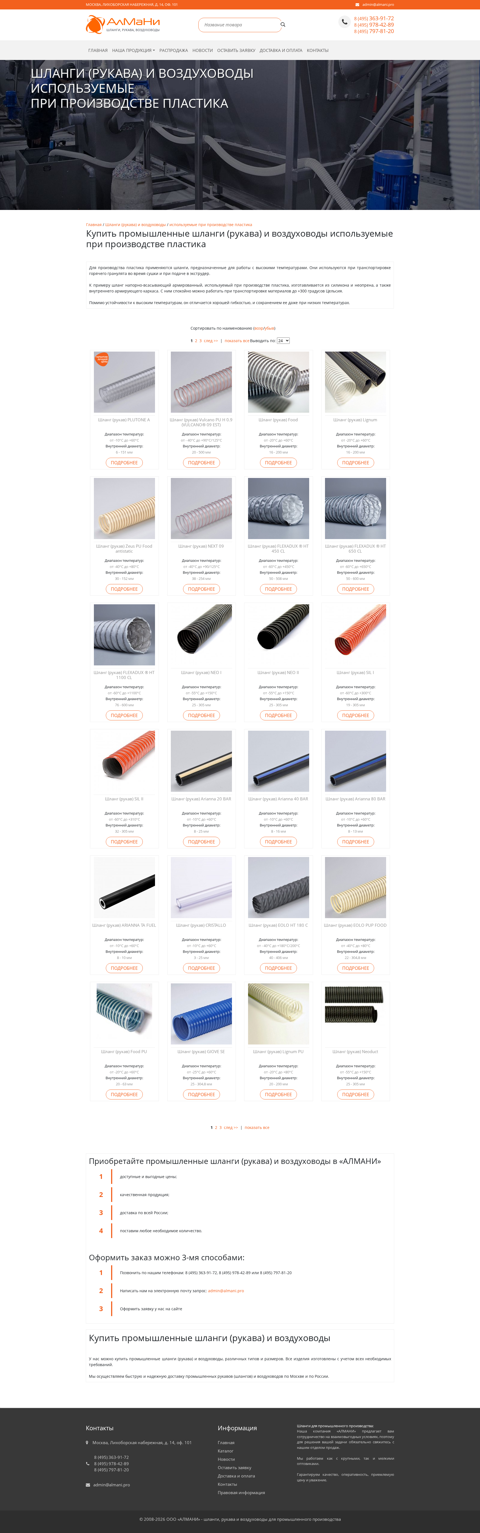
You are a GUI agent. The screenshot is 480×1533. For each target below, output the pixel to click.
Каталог (225, 1451)
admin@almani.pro (378, 4)
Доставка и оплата (281, 50)
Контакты (318, 50)
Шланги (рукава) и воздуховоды (135, 224)
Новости (202, 50)
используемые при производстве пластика (210, 224)
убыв (269, 328)
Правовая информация (241, 1492)
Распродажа (173, 50)
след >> (211, 340)
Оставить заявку (236, 50)
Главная (98, 50)
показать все (237, 340)
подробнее (124, 463)
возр (258, 328)
